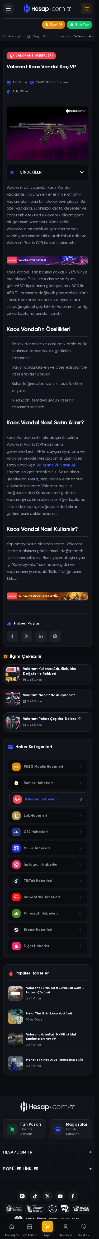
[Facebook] (12, 636)
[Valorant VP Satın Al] (47, 260)
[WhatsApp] (55, 636)
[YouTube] (60, 1196)
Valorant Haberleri (34, 55)
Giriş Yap (82, 24)
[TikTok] (35, 1196)
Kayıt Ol (56, 24)
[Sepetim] (86, 8)
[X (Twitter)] (47, 1196)
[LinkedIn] (41, 636)
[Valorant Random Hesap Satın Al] (47, 595)
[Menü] (8, 8)
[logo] (47, 1106)
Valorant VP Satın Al (55, 465)
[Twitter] (26, 636)
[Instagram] (22, 1196)
